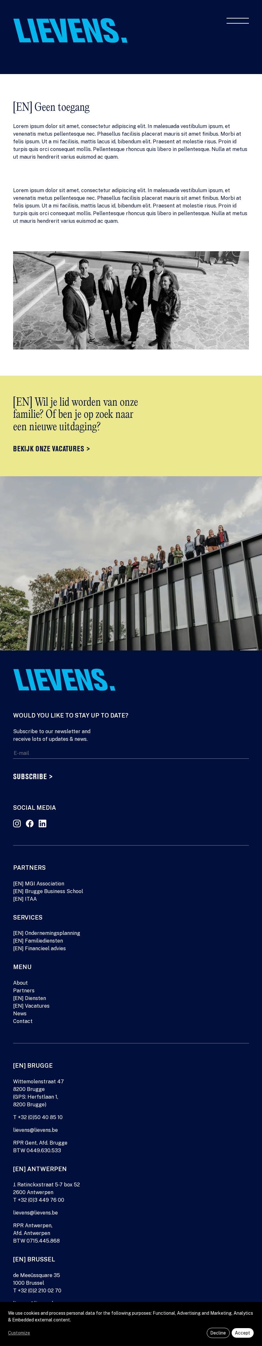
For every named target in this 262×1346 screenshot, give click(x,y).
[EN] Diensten (29, 998)
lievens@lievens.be (35, 1130)
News (20, 1014)
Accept (242, 1332)
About (20, 983)
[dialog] (131, 1324)
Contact (23, 1021)
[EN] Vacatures (31, 1006)
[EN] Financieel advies (39, 948)
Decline (218, 1332)
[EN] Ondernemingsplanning (46, 933)
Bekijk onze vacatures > (51, 449)
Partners (24, 991)
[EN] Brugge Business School (48, 891)
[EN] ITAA (25, 899)
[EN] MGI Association (38, 884)
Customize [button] (19, 1332)
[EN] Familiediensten (38, 941)
